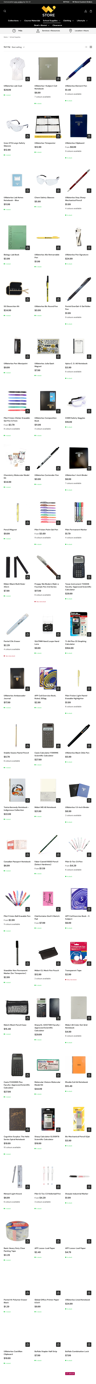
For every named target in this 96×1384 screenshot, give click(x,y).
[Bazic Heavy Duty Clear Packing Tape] (17, 1231)
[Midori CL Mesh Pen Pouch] (48, 953)
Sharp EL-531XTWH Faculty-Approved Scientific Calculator (47, 1028)
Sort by (7, 47)
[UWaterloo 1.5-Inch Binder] (78, 790)
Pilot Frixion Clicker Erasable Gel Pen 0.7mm (17, 419)
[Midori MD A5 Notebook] (48, 790)
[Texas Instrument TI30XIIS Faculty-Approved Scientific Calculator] (78, 566)
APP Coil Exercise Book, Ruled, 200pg (45, 697)
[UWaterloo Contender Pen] (48, 457)
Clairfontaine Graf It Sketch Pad (47, 917)
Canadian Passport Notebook (17, 861)
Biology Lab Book (11, 254)
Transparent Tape (73, 970)
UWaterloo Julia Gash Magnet (44, 365)
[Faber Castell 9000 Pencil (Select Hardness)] (48, 844)
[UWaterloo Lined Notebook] (78, 1282)
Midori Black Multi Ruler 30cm (14, 585)
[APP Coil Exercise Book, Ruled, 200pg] (48, 678)
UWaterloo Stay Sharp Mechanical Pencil (75, 199)
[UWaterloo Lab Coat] (17, 68)
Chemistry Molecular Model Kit (16, 476)
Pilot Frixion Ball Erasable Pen (17, 916)
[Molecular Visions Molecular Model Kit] (48, 1065)
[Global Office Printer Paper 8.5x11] (48, 1282)
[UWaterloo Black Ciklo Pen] (78, 735)
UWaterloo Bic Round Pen (46, 306)
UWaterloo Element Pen (76, 86)
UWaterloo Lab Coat (13, 86)
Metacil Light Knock (13, 1194)
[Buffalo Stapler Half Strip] (48, 1334)
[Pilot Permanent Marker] (78, 512)
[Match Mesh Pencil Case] (17, 1007)
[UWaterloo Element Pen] (78, 68)
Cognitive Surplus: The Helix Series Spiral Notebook (16, 1138)
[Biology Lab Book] (17, 237)
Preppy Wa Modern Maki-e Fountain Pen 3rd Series (47, 585)
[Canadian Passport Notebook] (17, 844)
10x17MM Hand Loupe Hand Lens (47, 642)
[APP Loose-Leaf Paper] (48, 1231)
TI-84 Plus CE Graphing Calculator (75, 642)
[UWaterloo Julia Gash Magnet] (48, 346)
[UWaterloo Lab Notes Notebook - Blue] (17, 180)
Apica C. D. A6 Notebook (76, 363)
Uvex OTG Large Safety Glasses (14, 144)
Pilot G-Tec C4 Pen (74, 861)
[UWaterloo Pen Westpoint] (17, 346)
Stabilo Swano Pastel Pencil (16, 753)
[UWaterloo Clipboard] (78, 125)
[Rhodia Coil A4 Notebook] (78, 1065)
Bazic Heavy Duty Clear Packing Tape (14, 1249)
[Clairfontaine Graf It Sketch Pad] (48, 898)
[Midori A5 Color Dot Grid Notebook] (78, 1007)
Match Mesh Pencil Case (15, 1025)
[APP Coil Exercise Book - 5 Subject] (78, 898)
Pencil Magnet (10, 529)
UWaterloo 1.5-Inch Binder (77, 807)
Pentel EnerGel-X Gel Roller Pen (77, 307)
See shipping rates (35, 2)
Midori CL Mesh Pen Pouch (47, 970)
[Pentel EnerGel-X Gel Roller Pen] (78, 289)
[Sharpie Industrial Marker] (78, 1176)
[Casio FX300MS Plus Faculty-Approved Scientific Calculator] (17, 1065)
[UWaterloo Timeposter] (48, 125)
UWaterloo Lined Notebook (77, 1300)
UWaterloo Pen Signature (76, 254)
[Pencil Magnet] (17, 512)
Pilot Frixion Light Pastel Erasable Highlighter (76, 697)
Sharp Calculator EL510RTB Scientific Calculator (47, 1138)
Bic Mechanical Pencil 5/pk (77, 1136)
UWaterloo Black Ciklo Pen (77, 753)
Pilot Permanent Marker (76, 529)
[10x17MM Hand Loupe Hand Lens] (48, 624)
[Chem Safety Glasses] (48, 180)
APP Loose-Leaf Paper (45, 1248)
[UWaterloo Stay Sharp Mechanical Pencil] (78, 180)
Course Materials (32, 20)
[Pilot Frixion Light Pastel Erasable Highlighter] (78, 678)
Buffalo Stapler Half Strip (46, 1351)
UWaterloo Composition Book (46, 419)
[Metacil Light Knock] (17, 1176)
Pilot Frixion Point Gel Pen (46, 529)
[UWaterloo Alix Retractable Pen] (48, 237)
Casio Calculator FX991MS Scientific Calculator (46, 754)
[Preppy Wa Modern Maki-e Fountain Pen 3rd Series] (48, 566)
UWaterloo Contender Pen (47, 475)
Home (6, 37)
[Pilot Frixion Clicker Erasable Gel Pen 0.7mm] (17, 400)
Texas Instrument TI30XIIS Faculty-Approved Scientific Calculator (78, 587)
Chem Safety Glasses (44, 197)
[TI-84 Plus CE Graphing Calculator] (78, 624)
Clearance (57, 25)
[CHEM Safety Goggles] (78, 400)
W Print (66, 2)
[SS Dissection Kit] (17, 289)
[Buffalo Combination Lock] (78, 1334)
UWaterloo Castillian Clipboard (13, 1352)
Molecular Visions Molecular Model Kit (47, 1083)
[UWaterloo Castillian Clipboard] (17, 1334)
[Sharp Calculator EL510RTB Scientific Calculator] (48, 1119)
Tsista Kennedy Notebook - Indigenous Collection (16, 808)
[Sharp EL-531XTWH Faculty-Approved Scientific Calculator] (48, 1007)
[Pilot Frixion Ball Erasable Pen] (17, 898)
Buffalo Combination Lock (77, 1351)
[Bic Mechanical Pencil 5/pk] (78, 1119)
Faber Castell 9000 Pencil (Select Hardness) (46, 863)
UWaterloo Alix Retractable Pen (47, 256)
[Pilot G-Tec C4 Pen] (78, 844)
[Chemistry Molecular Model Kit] (17, 457)
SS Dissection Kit (11, 306)
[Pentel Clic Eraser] (17, 624)
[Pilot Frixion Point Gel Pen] (48, 512)
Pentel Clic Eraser (12, 641)
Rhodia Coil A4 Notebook (76, 1082)
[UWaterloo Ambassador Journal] (17, 678)
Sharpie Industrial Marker (76, 1194)
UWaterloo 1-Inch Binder (76, 475)
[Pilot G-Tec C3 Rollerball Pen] (48, 1176)
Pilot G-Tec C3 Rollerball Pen (48, 1194)
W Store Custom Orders (82, 2)
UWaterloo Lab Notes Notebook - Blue (13, 199)
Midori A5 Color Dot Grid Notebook (76, 1026)
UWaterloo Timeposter (45, 143)
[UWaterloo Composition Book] (48, 400)
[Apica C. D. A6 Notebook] (78, 346)
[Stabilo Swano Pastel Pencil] (17, 735)
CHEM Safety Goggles (75, 418)
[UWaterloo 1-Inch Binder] (78, 457)
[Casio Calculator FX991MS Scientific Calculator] (48, 735)
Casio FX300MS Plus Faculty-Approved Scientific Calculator (17, 1085)
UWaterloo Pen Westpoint (16, 363)
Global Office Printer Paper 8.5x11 (47, 1301)
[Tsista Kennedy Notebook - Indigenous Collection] (17, 790)
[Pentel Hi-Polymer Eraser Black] (17, 1282)
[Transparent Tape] (78, 953)
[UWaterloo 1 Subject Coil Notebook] (48, 68)
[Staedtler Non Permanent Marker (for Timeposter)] (17, 953)
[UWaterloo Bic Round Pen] (48, 289)
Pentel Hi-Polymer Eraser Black (15, 1301)
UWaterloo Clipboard (74, 143)
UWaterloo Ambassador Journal (15, 697)
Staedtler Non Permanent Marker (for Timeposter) (15, 972)
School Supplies (15, 37)
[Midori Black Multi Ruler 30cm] (17, 566)
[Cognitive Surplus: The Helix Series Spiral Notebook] (17, 1119)
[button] (90, 11)
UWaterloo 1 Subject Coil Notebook (46, 87)
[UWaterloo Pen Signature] (78, 237)
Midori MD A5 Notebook (45, 807)
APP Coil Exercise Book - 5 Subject (77, 917)
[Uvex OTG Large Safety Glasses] (17, 125)
